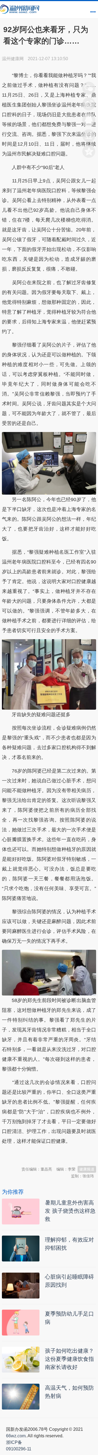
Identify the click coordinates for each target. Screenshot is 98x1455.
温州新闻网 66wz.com (50, 1154)
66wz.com (16, 1435)
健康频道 (86, 1169)
